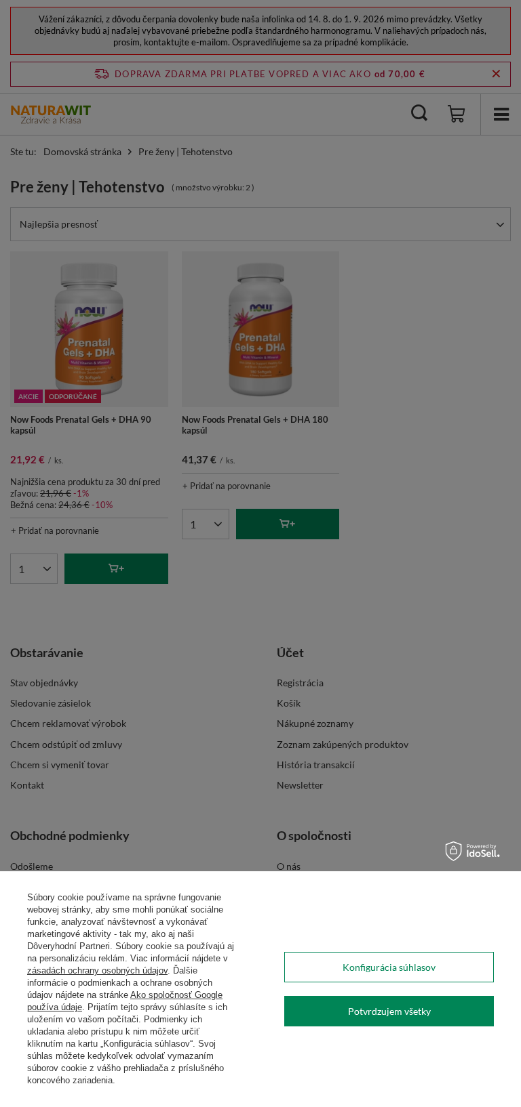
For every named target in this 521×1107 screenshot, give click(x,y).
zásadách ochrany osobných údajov (97, 970)
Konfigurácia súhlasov (389, 967)
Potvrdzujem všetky (389, 1011)
